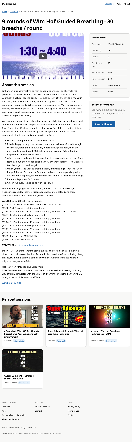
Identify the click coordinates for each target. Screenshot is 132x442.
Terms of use (73, 410)
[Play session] (43, 56)
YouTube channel (42, 406)
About (127, 3)
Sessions (109, 3)
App (119, 3)
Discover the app (103, 124)
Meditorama (9, 3)
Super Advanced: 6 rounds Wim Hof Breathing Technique (65, 332)
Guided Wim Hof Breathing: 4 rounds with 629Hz (19, 377)
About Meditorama (10, 419)
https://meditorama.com (30, 245)
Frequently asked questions (14, 415)
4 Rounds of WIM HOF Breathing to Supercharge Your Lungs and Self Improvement (21, 334)
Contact (38, 410)
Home (4, 11)
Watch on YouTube (11, 282)
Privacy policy (74, 406)
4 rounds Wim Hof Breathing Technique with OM (105, 332)
